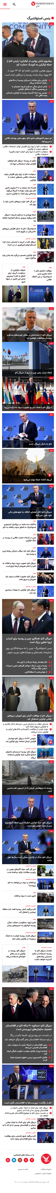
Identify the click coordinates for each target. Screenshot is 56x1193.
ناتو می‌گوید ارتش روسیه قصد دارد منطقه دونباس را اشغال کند (19, 911)
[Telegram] (14, 1160)
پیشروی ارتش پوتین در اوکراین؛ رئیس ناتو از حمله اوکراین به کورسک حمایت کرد (29, 63)
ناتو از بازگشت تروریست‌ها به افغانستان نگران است (28, 1103)
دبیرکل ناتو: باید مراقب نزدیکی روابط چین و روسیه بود (19, 552)
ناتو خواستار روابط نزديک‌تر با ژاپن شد (32, 662)
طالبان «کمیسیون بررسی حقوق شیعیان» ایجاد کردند (28, 1058)
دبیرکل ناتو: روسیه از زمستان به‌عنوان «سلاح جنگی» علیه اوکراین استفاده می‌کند (21, 754)
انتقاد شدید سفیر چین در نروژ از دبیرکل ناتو (33, 372)
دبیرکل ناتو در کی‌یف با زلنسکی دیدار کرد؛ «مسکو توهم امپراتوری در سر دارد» (19, 243)
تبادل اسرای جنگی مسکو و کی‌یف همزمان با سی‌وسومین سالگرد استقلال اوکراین (29, 88)
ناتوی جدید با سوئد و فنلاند (25, 896)
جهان (51, 24)
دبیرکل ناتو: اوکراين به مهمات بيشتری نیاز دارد (20, 591)
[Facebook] (32, 1160)
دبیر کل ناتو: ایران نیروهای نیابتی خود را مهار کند (19, 203)
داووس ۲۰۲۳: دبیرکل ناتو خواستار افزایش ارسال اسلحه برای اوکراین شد (21, 740)
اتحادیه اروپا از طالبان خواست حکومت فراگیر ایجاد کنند (27, 1052)
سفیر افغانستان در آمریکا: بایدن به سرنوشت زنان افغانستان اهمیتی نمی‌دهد (27, 1046)
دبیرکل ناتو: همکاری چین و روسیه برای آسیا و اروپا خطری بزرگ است (29, 640)
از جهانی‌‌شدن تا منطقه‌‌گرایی (36, 672)
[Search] (14, 4)
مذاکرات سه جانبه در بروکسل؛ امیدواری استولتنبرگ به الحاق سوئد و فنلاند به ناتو (19, 526)
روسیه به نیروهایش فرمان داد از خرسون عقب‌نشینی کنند (29, 790)
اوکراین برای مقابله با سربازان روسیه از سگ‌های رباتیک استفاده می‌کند (28, 81)
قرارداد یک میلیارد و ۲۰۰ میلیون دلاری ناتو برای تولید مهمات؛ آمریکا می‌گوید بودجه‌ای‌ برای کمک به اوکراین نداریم (20, 190)
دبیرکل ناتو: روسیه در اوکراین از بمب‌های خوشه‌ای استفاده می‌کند (15, 953)
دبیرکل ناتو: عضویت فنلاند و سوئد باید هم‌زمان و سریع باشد (20, 578)
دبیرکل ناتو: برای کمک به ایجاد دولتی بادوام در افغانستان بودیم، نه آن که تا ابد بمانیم (29, 1109)
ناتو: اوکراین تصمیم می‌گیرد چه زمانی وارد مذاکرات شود (19, 257)
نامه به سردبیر (23, 1169)
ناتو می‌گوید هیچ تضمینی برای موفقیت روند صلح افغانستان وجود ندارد (20, 1137)
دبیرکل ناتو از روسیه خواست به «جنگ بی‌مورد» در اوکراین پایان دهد (20, 937)
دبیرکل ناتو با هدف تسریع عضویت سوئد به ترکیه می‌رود (28, 407)
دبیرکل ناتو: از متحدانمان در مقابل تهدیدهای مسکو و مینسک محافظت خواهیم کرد (29, 337)
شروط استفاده (46, 1169)
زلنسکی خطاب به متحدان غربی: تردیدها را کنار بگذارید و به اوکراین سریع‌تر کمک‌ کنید (25, 725)
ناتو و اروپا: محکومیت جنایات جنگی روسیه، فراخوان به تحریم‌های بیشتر (21, 924)
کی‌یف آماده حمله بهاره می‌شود (37, 479)
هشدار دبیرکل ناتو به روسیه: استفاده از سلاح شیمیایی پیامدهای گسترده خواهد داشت (42, 955)
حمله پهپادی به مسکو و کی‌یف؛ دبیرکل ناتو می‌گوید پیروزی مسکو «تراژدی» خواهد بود (19, 217)
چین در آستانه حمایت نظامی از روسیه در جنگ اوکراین (19, 539)
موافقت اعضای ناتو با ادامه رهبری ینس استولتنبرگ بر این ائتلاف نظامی (42, 275)
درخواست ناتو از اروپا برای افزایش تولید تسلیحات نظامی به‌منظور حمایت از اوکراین (25, 147)
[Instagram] (20, 1160)
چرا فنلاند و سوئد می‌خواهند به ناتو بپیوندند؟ (22, 884)
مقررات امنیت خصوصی (43, 1173)
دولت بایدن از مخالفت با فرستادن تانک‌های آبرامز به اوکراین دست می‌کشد (27, 730)
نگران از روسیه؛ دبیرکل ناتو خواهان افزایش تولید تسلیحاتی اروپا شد (22, 162)
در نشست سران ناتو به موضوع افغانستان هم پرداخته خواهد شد (26, 1114)
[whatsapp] (8, 1160)
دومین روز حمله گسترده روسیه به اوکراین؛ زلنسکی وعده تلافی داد (26, 94)
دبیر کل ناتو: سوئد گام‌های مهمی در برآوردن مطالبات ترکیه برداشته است (21, 871)
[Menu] (5, 4)
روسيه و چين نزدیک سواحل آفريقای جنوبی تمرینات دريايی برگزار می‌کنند (26, 667)
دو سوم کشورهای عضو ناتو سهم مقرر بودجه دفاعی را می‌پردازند (28, 140)
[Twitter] (26, 1160)
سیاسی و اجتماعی (31, 198)
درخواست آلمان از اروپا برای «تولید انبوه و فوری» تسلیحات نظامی (28, 153)
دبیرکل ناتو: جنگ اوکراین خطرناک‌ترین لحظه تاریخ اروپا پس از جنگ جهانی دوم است (28, 824)
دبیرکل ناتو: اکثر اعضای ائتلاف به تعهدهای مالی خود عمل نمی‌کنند (30, 514)
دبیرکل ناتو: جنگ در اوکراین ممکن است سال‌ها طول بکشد (29, 859)
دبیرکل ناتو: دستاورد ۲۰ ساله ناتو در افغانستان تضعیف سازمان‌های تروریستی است (29, 1027)
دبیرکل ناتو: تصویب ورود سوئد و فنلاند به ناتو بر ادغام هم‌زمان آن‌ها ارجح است (19, 565)
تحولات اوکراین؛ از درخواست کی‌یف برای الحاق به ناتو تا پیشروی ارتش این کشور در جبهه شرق (15, 276)
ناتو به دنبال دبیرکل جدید (40, 444)
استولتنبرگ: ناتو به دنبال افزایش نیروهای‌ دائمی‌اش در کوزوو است (19, 230)
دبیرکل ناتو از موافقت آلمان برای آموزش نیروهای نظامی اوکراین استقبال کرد (29, 717)
